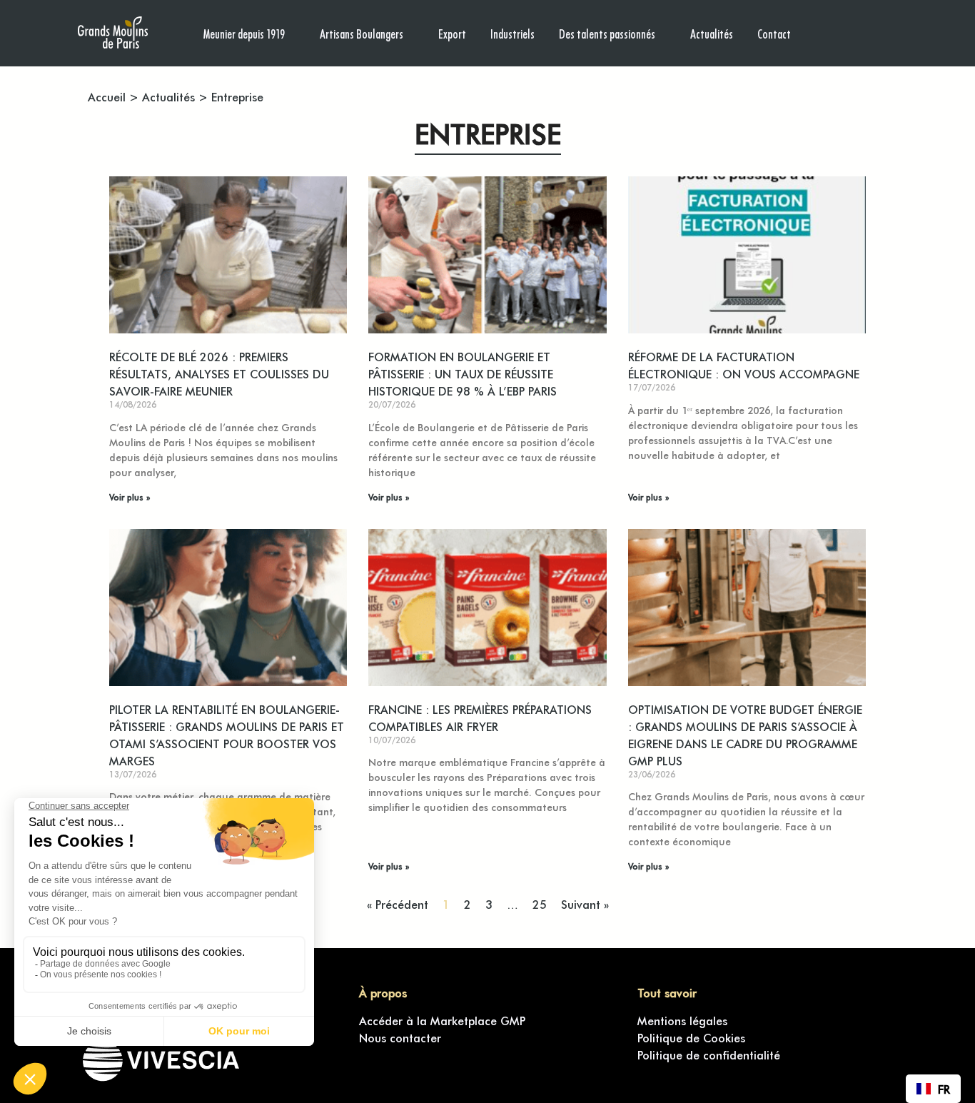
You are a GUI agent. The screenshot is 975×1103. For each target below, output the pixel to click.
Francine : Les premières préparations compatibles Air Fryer (480, 717)
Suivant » (585, 904)
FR (944, 1089)
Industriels (512, 33)
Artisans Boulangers (361, 33)
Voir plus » (129, 497)
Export (452, 33)
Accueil (107, 96)
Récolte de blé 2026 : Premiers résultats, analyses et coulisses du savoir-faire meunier (219, 373)
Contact (774, 33)
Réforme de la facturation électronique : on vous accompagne (743, 364)
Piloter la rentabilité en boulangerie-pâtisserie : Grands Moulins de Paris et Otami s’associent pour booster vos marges (226, 734)
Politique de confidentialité (708, 1054)
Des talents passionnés (607, 33)
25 (539, 904)
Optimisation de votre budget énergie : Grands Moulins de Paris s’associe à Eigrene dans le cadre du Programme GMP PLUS (745, 734)
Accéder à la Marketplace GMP (442, 1020)
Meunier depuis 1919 (244, 33)
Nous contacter (400, 1037)
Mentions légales (682, 1020)
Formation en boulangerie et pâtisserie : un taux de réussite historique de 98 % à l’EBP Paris (462, 373)
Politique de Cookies (691, 1037)
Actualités (711, 33)
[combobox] (933, 1088)
